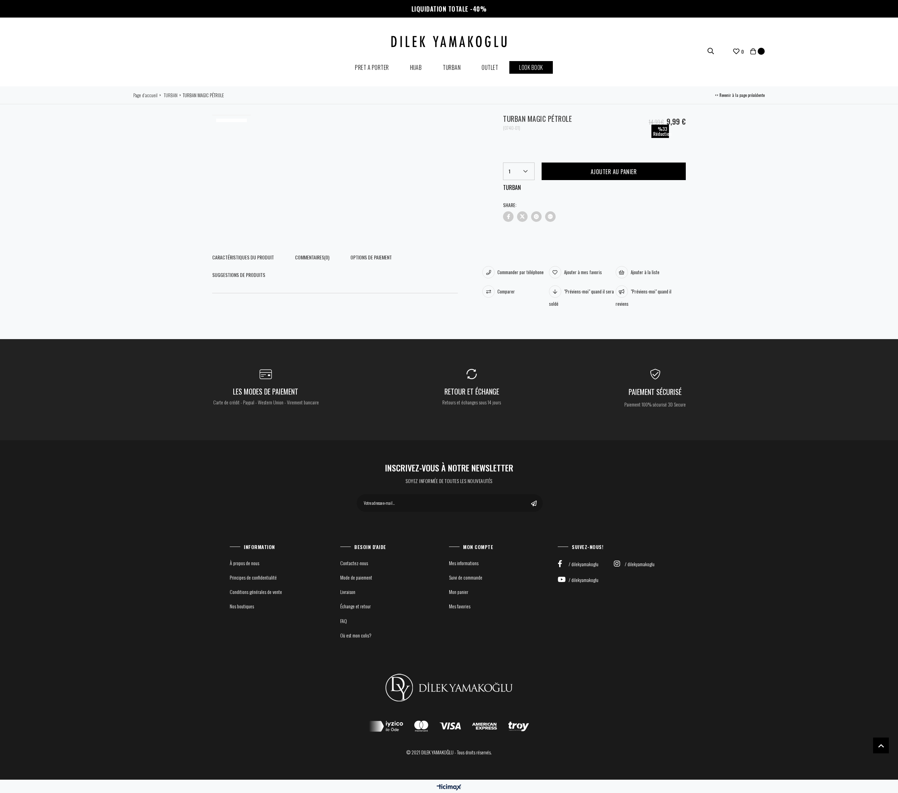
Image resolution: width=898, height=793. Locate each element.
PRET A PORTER (372, 67)
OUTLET (490, 67)
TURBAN (452, 67)
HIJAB (416, 67)
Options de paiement (371, 257)
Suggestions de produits (238, 274)
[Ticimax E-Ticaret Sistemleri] (449, 787)
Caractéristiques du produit (243, 257)
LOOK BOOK (531, 67)
